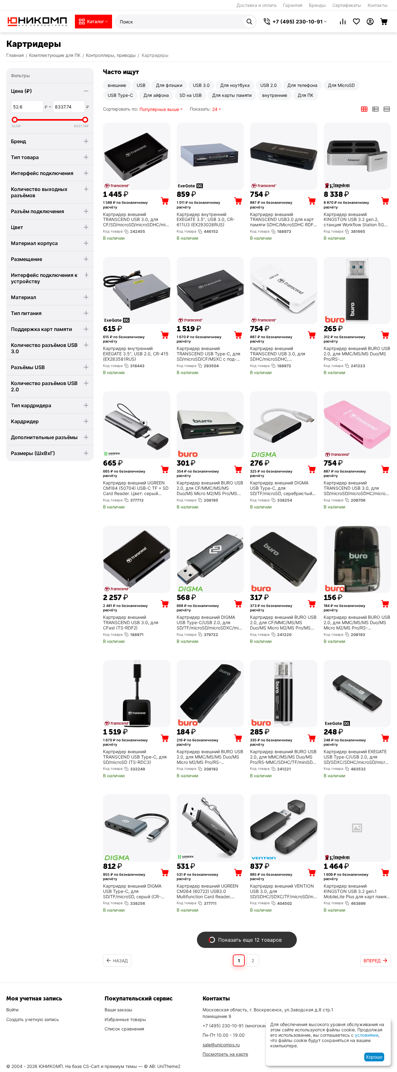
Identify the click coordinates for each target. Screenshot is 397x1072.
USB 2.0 (268, 85)
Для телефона (302, 85)
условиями (366, 1035)
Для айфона (156, 95)
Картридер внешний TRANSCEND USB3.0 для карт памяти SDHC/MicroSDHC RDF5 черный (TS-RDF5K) (283, 220)
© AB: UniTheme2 (162, 1066)
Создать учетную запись (32, 1019)
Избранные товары (125, 1019)
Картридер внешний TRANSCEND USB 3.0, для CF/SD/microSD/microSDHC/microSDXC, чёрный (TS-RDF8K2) (136, 220)
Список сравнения (124, 1028)
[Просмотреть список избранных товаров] (356, 21)
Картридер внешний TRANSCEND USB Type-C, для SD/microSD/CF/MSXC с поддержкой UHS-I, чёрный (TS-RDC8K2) (208, 354)
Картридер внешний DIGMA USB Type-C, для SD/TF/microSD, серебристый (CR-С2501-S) (281, 488)
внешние (117, 85)
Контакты (378, 5)
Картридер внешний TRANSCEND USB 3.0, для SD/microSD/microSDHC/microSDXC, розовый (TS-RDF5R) (356, 488)
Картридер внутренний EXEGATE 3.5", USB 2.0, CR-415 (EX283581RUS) (136, 354)
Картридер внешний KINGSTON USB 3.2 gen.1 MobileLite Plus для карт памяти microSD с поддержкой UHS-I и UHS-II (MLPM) (357, 891)
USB (141, 85)
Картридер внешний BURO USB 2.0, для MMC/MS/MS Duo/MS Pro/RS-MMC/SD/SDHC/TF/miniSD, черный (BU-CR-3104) (357, 354)
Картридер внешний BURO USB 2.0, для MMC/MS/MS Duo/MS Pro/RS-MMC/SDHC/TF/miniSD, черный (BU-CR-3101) (283, 757)
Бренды (317, 5)
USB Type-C (120, 95)
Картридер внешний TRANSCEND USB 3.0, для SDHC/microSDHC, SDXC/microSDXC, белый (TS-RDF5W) (281, 354)
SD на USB (190, 95)
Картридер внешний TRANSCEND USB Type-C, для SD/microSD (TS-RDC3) (135, 757)
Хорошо (374, 1056)
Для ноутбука (235, 85)
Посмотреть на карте (225, 1054)
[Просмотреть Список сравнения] (343, 21)
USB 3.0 (201, 85)
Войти (12, 1009)
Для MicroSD (341, 85)
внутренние (274, 95)
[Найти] (249, 21)
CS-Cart (91, 1066)
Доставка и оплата (257, 5)
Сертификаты (346, 5)
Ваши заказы (118, 1009)
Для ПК (305, 95)
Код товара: (113, 231)
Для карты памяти (232, 95)
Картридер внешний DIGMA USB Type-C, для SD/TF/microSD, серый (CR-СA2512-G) (132, 891)
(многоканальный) (243, 1025)
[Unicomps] (37, 21)
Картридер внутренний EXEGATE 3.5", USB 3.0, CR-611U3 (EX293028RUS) (206, 220)
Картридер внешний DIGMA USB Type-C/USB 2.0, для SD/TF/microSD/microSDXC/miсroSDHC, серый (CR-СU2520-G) (210, 622)
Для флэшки (169, 85)
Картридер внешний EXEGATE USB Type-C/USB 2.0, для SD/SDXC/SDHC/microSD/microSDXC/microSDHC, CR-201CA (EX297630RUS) (357, 757)
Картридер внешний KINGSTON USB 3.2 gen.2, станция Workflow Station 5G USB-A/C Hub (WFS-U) (354, 220)
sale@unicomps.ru (221, 1044)
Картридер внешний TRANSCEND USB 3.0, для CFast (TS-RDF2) (130, 622)
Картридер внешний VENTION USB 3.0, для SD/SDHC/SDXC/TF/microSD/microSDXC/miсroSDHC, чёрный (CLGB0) (283, 891)
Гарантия (292, 5)
